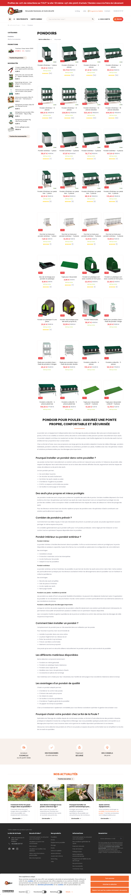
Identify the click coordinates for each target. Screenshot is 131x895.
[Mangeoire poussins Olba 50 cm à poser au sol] (11, 107)
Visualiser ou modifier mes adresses (37, 850)
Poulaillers (54, 837)
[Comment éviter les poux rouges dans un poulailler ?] (21, 792)
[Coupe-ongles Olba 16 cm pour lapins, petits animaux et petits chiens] (11, 70)
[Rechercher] (93, 19)
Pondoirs (11, 36)
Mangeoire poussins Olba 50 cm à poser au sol (24, 105)
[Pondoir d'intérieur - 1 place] (47, 53)
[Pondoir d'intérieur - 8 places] (69, 96)
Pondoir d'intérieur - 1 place (47, 65)
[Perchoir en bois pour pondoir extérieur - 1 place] (47, 222)
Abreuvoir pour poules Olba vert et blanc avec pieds (24, 90)
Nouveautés (13, 63)
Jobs (52, 861)
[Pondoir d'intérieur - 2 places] (69, 53)
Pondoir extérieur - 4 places (113, 151)
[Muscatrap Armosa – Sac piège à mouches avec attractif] (11, 84)
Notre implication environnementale (78, 855)
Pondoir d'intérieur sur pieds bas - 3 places (91, 192)
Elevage (53, 845)
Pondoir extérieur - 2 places (69, 151)
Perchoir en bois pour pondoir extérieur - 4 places (113, 235)
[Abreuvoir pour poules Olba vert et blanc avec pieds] (11, 92)
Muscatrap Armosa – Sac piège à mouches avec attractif (23, 83)
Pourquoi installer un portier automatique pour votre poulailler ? (79, 806)
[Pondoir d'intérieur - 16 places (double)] (113, 96)
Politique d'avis (77, 852)
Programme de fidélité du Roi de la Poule (82, 860)
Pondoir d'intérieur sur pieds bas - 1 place (47, 192)
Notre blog (54, 859)
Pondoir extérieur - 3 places (91, 151)
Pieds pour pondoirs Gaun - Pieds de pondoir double (69, 363)
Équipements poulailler (58, 842)
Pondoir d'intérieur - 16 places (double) (113, 109)
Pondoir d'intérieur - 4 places (113, 66)
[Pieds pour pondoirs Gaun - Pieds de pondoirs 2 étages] (47, 350)
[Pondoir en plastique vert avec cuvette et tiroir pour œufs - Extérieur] (113, 265)
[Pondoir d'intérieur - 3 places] (91, 53)
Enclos (53, 840)
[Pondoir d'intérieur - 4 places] (113, 53)
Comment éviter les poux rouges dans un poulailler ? (21, 806)
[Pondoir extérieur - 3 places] (91, 139)
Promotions (13, 44)
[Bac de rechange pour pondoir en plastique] (47, 265)
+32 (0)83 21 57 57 (17, 844)
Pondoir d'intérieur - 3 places (91, 66)
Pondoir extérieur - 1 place (47, 151)
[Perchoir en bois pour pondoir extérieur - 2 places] (69, 222)
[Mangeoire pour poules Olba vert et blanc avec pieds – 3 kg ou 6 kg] (11, 114)
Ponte (23, 25)
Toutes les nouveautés (18, 136)
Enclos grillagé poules (22, 127)
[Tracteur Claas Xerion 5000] (11, 51)
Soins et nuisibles (56, 851)
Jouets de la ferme (57, 856)
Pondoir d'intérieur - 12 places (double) (91, 109)
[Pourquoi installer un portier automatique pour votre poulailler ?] (80, 792)
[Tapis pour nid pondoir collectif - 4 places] (91, 390)
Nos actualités (66, 774)
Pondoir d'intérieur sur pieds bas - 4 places (113, 192)
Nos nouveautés (78, 866)
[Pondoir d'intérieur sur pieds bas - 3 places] (91, 180)
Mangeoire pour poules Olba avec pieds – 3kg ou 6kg (24, 113)
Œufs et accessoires (14, 39)
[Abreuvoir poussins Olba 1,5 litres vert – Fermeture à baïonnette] (11, 99)
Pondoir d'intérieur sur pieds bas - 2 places (69, 192)
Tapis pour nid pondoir (69, 277)
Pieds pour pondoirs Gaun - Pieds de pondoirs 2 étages (47, 363)
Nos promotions (77, 863)
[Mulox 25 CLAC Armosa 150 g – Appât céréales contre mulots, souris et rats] (11, 77)
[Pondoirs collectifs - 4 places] (91, 350)
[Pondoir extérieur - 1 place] (47, 139)
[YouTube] (13, 848)
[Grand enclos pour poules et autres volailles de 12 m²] (11, 129)
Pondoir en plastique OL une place (47, 320)
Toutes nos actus (64, 779)
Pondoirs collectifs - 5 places (113, 363)
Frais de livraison (78, 849)
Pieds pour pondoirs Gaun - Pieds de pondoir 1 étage (113, 320)
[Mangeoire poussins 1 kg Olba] (11, 122)
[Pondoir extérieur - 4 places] (113, 139)
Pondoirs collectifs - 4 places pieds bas (47, 403)
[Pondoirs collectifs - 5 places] (113, 350)
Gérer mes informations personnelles (36, 854)
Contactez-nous (78, 869)
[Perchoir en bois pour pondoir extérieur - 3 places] (91, 222)
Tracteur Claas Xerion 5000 (24, 48)
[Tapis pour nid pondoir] (69, 265)
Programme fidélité (96, 11)
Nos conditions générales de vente (81, 842)
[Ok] (121, 838)
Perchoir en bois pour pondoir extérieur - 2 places (69, 235)
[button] (20, 19)
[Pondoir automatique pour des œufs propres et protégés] (69, 308)
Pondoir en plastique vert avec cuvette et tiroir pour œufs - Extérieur (113, 278)
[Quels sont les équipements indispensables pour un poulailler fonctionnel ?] (109, 792)
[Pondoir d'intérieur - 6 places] (47, 96)
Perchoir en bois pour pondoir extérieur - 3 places (91, 235)
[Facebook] (9, 848)
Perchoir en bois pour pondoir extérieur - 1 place (47, 235)
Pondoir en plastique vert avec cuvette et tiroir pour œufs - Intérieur (91, 278)
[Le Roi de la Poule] (15, 11)
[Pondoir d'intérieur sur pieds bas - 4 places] (113, 180)
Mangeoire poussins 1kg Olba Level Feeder (23, 120)
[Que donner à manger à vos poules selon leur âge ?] (50, 792)
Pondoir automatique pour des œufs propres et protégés (69, 320)
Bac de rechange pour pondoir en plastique (47, 278)
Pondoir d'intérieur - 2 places (69, 66)
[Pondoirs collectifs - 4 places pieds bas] (47, 390)
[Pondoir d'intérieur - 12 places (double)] (91, 96)
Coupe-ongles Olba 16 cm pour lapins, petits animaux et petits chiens (24, 68)
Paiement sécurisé (78, 846)
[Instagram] (17, 848)
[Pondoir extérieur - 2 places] (69, 139)
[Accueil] (10, 19)
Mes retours (33, 846)
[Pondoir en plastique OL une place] (47, 308)
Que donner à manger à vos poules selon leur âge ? (50, 806)
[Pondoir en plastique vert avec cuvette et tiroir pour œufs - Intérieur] (91, 265)
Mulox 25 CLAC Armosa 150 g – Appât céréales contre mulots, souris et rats (24, 76)
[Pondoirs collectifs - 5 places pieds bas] (69, 390)
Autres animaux (56, 853)
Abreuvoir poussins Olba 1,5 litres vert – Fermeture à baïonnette (24, 98)
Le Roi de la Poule (15, 25)
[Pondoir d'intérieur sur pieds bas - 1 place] (47, 180)
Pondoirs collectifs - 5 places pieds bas (69, 403)
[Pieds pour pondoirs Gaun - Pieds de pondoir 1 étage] (113, 308)
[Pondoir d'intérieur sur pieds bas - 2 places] (69, 180)
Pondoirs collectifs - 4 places (91, 363)
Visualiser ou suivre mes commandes (36, 842)
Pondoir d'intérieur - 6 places (47, 109)
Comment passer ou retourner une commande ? (39, 838)
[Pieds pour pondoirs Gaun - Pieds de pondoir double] (69, 350)
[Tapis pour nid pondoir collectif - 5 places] (113, 390)
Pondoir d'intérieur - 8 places (69, 109)
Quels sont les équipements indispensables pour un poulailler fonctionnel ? (108, 806)
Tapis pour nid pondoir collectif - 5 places (113, 403)
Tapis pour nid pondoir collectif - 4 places (91, 403)
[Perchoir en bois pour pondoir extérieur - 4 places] (113, 222)
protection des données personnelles (109, 847)
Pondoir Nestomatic (91, 320)
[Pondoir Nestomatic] (91, 308)
